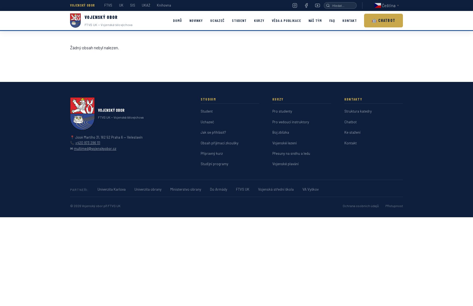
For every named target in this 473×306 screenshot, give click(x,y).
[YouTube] (317, 5)
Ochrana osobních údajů (361, 206)
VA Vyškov (310, 189)
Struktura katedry (358, 111)
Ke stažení (352, 132)
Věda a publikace (286, 20)
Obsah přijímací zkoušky (219, 143)
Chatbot (350, 122)
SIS (132, 5)
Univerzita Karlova (111, 189)
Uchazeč (217, 20)
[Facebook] (306, 5)
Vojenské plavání (285, 164)
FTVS (108, 5)
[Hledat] (328, 5)
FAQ (332, 20)
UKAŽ (146, 5)
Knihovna (164, 5)
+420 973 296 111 (87, 143)
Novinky (196, 20)
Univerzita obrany (147, 189)
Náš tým (315, 20)
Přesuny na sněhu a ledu (291, 153)
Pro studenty (282, 111)
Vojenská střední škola (276, 189)
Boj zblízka (280, 132)
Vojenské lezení (284, 143)
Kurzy (259, 20)
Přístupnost (394, 206)
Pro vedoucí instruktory (290, 122)
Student (239, 20)
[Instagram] (294, 5)
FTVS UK (242, 189)
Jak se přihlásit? (213, 132)
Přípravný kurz (212, 153)
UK (121, 5)
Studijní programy (214, 164)
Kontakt (349, 20)
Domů (177, 20)
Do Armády (218, 189)
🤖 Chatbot (383, 20)
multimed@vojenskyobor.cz (95, 148)
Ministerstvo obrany (185, 189)
